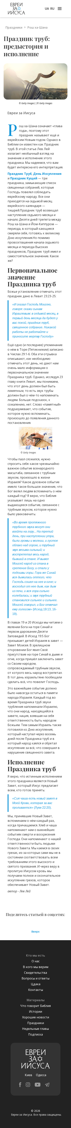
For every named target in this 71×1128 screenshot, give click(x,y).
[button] (59, 8)
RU (52, 8)
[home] (15, 8)
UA (47, 8)
